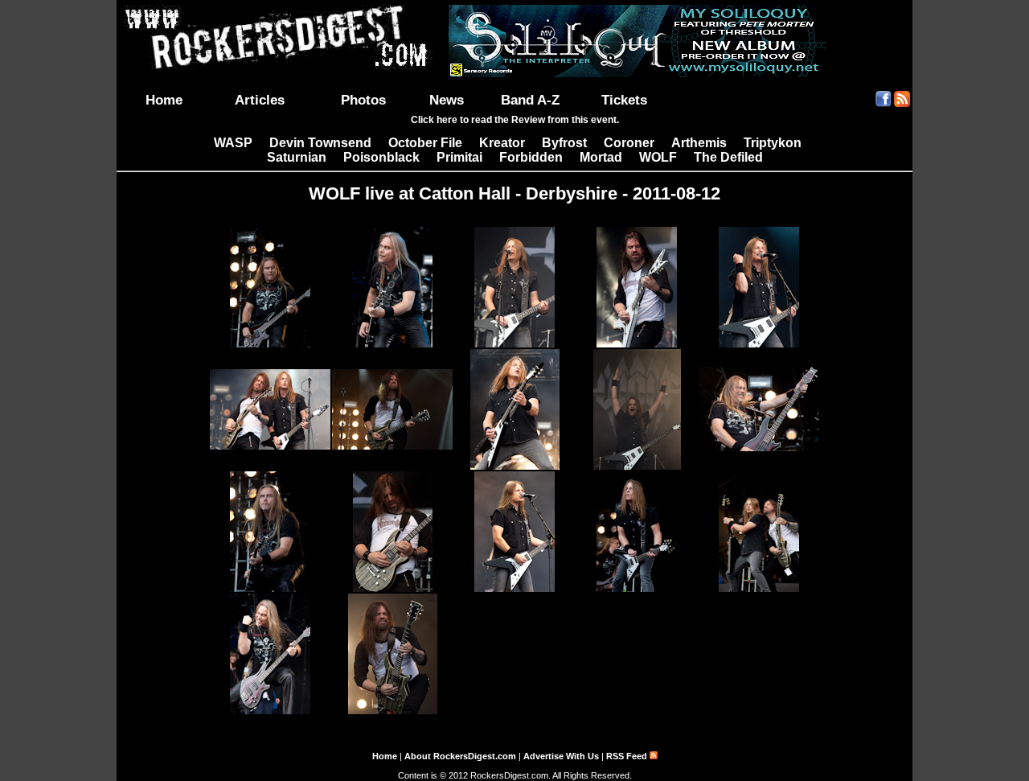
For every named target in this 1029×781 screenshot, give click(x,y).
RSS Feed (628, 756)
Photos (363, 100)
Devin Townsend (320, 143)
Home (164, 100)
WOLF (658, 157)
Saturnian (296, 157)
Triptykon (772, 143)
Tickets (624, 100)
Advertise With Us (561, 756)
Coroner (629, 143)
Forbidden (531, 157)
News (446, 100)
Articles (260, 100)
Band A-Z (530, 100)
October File (425, 143)
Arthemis (699, 143)
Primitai (459, 157)
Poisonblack (381, 157)
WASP (233, 143)
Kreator (502, 143)
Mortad (601, 157)
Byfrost (564, 143)
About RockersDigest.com (460, 756)
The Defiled (728, 157)
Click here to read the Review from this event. (515, 119)
